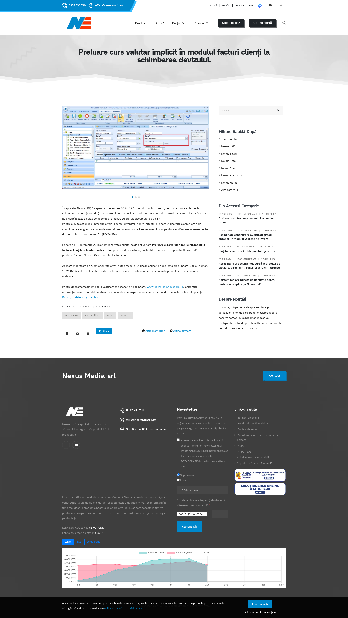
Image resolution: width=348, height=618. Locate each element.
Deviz (110, 315)
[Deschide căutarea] (284, 22)
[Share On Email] (88, 334)
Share (105, 331)
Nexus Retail (229, 161)
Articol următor (182, 331)
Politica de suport (248, 429)
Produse (141, 23)
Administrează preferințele (260, 612)
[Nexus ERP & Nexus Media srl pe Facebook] (281, 5)
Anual (79, 541)
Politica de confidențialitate (254, 423)
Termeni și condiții (248, 417)
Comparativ (93, 541)
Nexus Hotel (229, 182)
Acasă (213, 5)
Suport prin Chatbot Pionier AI (254, 463)
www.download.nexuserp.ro (165, 287)
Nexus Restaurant (232, 175)
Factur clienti (92, 315)
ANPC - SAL (244, 451)
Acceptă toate (260, 604)
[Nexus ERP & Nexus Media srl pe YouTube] (270, 5)
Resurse (199, 23)
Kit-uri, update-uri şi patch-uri (81, 297)
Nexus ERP (71, 315)
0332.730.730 (77, 5)
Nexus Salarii (229, 153)
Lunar (67, 541)
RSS (250, 5)
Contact (239, 5)
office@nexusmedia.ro (109, 5)
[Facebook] (66, 445)
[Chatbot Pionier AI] (260, 5)
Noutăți (225, 5)
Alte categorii (229, 190)
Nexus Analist (230, 168)
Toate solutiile (230, 139)
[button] (132, 197)
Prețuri (176, 23)
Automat (125, 315)
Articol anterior (155, 331)
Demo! (159, 23)
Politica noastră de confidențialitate (125, 608)
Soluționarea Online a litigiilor (254, 457)
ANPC (241, 445)
